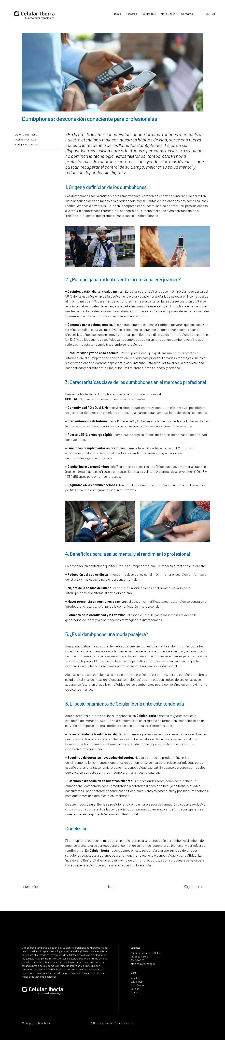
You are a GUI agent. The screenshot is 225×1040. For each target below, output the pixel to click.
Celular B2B (136, 981)
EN (213, 13)
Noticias (134, 988)
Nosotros (135, 978)
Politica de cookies (125, 1023)
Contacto (135, 992)
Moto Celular (137, 985)
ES (207, 13)
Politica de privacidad (101, 1023)
